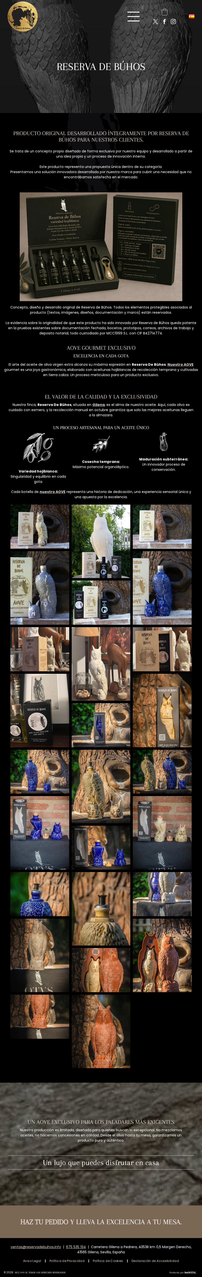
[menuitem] (32, 1261)
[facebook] (164, 22)
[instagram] (173, 22)
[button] (164, 12)
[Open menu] (133, 16)
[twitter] (155, 22)
